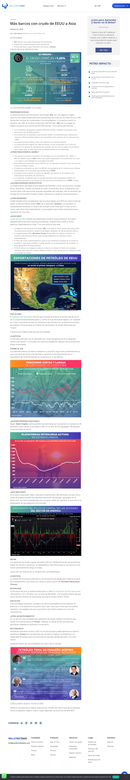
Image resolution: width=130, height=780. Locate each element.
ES (96, 6)
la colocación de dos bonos (65, 591)
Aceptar (115, 777)
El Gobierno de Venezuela (21, 317)
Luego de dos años (18, 219)
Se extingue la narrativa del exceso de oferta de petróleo (103, 97)
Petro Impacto (18, 33)
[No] (126, 777)
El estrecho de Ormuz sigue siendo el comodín (103, 87)
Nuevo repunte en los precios (100, 92)
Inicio (11, 33)
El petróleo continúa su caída (100, 83)
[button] (61, 6)
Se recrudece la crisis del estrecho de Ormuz (103, 78)
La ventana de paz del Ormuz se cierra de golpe (104, 72)
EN (99, 6)
